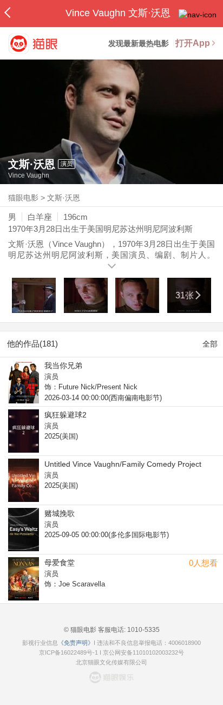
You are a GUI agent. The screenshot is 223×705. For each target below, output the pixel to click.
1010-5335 (143, 630)
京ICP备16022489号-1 (68, 652)
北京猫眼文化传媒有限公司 (111, 662)
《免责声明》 (76, 642)
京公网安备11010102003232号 (143, 652)
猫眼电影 (23, 197)
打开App (192, 43)
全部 (210, 344)
